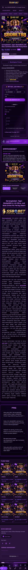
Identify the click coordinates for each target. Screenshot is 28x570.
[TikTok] (9, 543)
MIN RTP (6, 94)
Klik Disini (16, 81)
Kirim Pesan (7, 536)
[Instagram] (6, 543)
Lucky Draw (6, 188)
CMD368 (25, 13)
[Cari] (3, 7)
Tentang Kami (4, 550)
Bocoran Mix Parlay (23, 188)
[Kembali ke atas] (25, 562)
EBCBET (10, 13)
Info (25, 141)
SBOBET (14, 10)
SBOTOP (20, 13)
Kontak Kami (4, 553)
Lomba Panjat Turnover (15, 188)
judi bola (4, 343)
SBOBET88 (21, 10)
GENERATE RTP (15, 100)
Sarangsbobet (6, 218)
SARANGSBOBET (6, 10)
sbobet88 (23, 285)
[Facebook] (2, 543)
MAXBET (15, 13)
